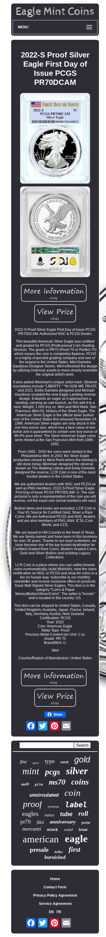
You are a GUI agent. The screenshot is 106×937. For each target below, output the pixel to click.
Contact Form (55, 887)
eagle (76, 838)
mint (30, 771)
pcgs (52, 771)
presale (39, 849)
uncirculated (44, 795)
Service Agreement (55, 904)
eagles (30, 813)
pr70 (25, 821)
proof (32, 804)
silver (77, 770)
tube (66, 814)
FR (59, 912)
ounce (49, 815)
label (76, 804)
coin (72, 793)
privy (36, 763)
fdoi (40, 822)
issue (83, 829)
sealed (68, 830)
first (74, 849)
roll (83, 813)
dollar (58, 852)
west (64, 762)
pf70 (39, 785)
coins (80, 781)
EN (51, 912)
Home (55, 879)
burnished (55, 857)
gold (82, 759)
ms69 (25, 784)
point (86, 822)
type (49, 761)
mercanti (31, 829)
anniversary (63, 822)
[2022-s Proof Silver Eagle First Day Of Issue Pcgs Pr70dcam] (55, 138)
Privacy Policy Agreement (55, 895)
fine (23, 761)
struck (52, 829)
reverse (53, 806)
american (41, 839)
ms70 (57, 782)
